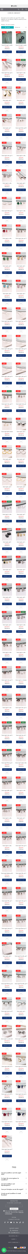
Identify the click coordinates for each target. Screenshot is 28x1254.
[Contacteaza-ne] (18, 9)
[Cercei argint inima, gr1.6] (21, 700)
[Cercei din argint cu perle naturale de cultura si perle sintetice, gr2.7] (7, 37)
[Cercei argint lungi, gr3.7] (21, 313)
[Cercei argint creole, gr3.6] (7, 368)
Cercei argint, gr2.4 (21, 266)
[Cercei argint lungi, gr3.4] (7, 313)
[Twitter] (14, 1222)
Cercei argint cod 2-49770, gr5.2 (21, 1066)
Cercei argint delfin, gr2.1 (7, 790)
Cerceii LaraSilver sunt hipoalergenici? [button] (8, 1184)
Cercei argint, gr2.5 (21, 569)
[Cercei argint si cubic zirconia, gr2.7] (21, 148)
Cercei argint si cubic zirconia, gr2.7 (21, 155)
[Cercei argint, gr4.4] (7, 451)
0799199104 (15, 1230)
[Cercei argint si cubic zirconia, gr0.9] (7, 230)
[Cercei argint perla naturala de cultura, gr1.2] (7, 424)
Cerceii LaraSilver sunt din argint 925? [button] (11, 1173)
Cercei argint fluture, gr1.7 (21, 928)
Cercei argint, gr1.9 (21, 100)
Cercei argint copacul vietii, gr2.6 (21, 763)
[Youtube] (11, 1222)
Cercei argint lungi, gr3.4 (7, 321)
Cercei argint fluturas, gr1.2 (7, 983)
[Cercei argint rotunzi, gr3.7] (7, 1003)
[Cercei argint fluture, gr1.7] (21, 920)
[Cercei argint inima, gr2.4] (7, 727)
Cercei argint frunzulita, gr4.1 (21, 956)
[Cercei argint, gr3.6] (7, 617)
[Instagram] (23, 1222)
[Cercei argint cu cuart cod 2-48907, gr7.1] (7, 1031)
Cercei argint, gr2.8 (7, 597)
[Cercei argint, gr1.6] (21, 534)
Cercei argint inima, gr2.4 (7, 735)
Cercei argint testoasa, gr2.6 (7, 873)
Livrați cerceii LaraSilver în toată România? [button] (11, 1194)
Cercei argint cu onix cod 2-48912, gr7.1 (21, 1039)
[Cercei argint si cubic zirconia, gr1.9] (7, 810)
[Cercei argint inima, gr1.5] (21, 838)
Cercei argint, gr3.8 (7, 487)
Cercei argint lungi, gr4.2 (7, 72)
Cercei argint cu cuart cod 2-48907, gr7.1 (7, 1039)
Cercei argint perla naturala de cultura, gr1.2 (7, 431)
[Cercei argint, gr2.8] (7, 589)
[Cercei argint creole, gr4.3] (21, 341)
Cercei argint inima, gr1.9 (21, 238)
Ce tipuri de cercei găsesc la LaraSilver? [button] (10, 1179)
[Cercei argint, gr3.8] (7, 479)
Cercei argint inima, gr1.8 (7, 680)
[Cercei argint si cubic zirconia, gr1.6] (21, 644)
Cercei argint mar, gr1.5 (21, 735)
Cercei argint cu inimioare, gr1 (21, 680)
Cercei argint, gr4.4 (7, 459)
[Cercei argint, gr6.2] (21, 175)
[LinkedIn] (17, 1222)
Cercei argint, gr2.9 (7, 266)
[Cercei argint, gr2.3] (7, 286)
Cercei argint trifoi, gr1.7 (7, 901)
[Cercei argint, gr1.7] (7, 120)
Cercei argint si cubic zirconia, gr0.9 (7, 238)
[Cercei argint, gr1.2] (7, 562)
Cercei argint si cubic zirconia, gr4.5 (7, 183)
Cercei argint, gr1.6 (21, 542)
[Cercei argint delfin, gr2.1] (7, 782)
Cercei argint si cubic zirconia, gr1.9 (7, 818)
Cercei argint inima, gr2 (21, 404)
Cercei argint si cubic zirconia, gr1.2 (7, 652)
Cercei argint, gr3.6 (7, 625)
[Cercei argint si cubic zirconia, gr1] (7, 506)
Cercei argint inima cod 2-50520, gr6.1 (21, 1121)
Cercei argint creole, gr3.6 (7, 376)
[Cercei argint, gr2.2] (7, 92)
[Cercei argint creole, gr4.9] (21, 368)
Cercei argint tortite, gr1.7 (7, 210)
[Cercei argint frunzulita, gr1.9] (21, 976)
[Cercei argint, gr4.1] (21, 451)
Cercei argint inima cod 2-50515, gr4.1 (21, 1094)
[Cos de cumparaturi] (22, 9)
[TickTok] (20, 1222)
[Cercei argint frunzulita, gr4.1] (21, 948)
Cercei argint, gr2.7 (21, 514)
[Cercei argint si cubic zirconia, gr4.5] (7, 175)
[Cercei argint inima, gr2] (21, 396)
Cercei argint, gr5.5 (7, 542)
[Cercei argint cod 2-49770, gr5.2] (21, 1058)
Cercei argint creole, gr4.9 (21, 376)
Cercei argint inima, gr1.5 (21, 845)
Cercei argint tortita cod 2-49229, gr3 (7, 1066)
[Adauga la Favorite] (7, 55)
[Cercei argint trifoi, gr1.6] (21, 865)
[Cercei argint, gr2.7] (21, 506)
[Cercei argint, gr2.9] (7, 258)
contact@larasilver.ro (14, 1232)
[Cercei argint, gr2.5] (21, 562)
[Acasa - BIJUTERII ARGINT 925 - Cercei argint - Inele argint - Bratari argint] (14, 6)
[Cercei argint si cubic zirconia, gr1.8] (21, 617)
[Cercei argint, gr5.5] (7, 534)
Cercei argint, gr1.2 (7, 569)
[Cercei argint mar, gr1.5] (21, 727)
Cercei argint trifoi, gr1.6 (21, 873)
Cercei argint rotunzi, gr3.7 (7, 1011)
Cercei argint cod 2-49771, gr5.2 (7, 1094)
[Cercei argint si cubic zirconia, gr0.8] (21, 203)
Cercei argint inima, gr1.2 (7, 155)
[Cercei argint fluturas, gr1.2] (7, 976)
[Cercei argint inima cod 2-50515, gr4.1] (21, 1086)
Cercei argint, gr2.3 (7, 293)
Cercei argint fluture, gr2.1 (7, 763)
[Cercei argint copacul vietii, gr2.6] (21, 755)
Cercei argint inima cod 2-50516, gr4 (7, 1121)
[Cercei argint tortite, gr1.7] (7, 203)
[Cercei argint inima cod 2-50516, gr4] (7, 1114)
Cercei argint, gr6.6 (21, 431)
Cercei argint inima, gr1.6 (21, 707)
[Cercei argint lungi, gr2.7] (7, 1141)
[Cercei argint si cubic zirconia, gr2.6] (21, 65)
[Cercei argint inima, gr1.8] (7, 672)
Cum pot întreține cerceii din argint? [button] (12, 1189)
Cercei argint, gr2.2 (7, 100)
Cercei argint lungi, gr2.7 (7, 1149)
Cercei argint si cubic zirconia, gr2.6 (21, 72)
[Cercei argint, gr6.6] (21, 424)
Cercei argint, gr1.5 (21, 818)
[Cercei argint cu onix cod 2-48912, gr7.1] (21, 1031)
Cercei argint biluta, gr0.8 (21, 128)
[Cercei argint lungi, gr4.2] (7, 65)
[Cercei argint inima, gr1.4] (21, 893)
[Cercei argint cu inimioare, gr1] (21, 672)
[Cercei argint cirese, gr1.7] (7, 920)
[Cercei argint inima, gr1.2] (7, 148)
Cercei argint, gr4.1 (21, 459)
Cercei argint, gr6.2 (21, 183)
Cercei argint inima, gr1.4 (21, 901)
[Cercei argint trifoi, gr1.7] (7, 893)
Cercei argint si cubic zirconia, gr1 (7, 514)
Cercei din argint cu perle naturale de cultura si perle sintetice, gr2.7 (7, 45)
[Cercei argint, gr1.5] (21, 810)
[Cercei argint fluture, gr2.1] (7, 755)
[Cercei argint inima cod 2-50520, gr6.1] (21, 1114)
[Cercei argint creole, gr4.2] (7, 341)
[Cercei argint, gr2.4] (21, 258)
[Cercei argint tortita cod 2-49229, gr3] (7, 1058)
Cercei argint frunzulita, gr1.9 (21, 983)
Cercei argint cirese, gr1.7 (7, 928)
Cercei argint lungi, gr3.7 (21, 321)
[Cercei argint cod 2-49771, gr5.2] (7, 1086)
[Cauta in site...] (26, 9)
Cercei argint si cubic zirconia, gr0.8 (21, 210)
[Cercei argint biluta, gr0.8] (21, 120)
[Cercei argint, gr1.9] (21, 92)
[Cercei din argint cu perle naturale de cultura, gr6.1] (21, 37)
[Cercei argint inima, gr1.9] (21, 230)
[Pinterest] (8, 1222)
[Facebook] (5, 1222)
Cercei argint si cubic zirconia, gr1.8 (21, 625)
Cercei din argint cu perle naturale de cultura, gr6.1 (21, 45)
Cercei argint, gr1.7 (7, 128)
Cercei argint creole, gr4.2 (7, 349)
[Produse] (2, 10)
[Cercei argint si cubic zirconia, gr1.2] (7, 644)
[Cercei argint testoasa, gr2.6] (7, 865)
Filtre (8, 27)
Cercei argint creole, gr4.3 (21, 349)
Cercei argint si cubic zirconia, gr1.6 (21, 652)
